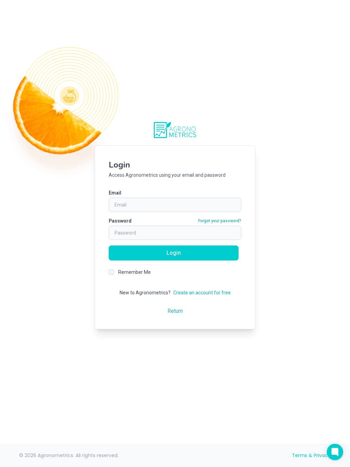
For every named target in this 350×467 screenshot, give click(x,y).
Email (115, 193)
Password (120, 221)
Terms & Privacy (311, 455)
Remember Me (134, 272)
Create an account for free (202, 292)
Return (175, 311)
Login (173, 253)
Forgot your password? (219, 220)
